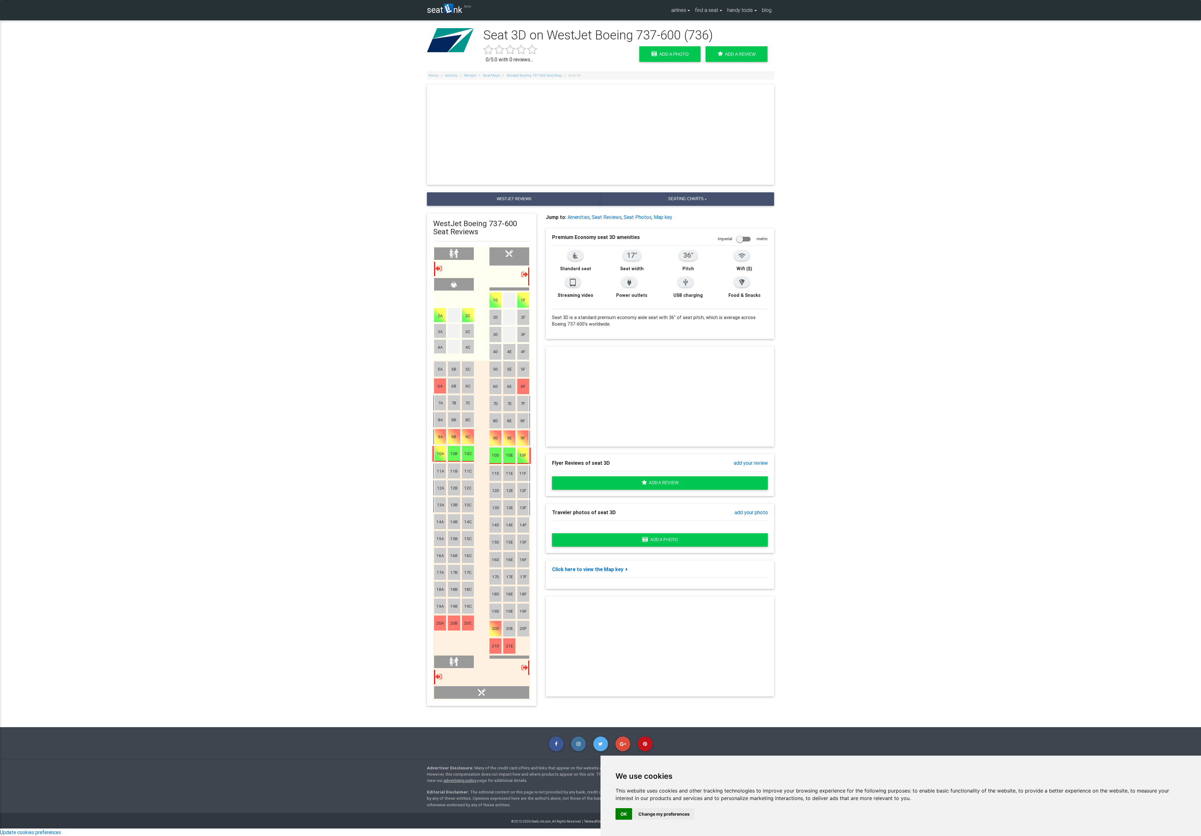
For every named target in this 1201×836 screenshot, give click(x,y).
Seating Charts (686, 198)
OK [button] (624, 814)
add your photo (751, 512)
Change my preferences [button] (664, 814)
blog (767, 10)
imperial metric (743, 238)
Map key (663, 217)
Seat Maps (491, 75)
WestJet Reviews (514, 198)
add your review (751, 463)
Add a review (662, 482)
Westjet (470, 75)
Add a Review (739, 54)
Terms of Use (593, 821)
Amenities (579, 217)
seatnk (444, 9)
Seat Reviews (606, 217)
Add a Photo (673, 54)
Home (433, 75)
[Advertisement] (600, 135)
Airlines (451, 75)
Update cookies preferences (30, 832)
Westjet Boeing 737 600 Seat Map (534, 75)
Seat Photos (637, 217)
